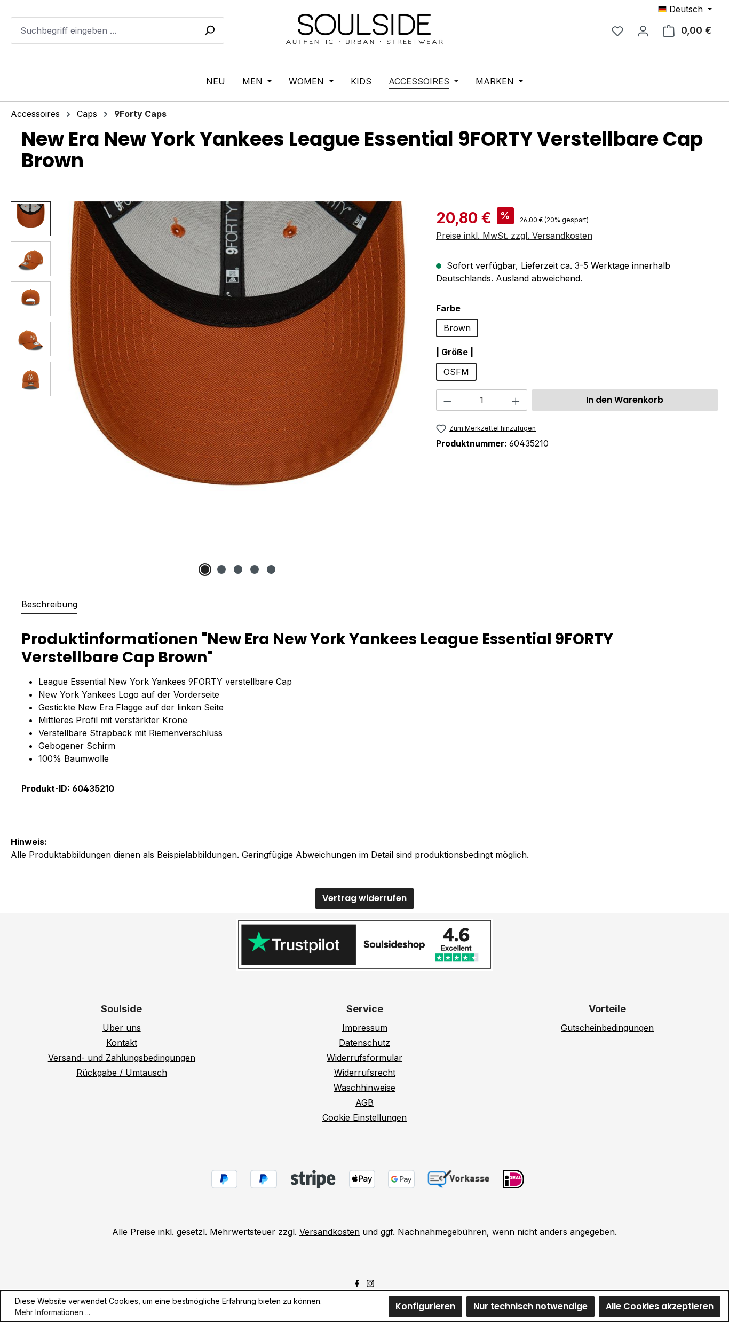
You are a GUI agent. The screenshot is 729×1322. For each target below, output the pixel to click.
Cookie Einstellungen (364, 1117)
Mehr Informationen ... (52, 1312)
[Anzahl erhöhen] (516, 400)
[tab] (49, 604)
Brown (457, 328)
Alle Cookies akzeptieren (660, 1306)
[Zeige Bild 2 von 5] (221, 569)
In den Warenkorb (624, 400)
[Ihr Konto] (643, 30)
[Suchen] (209, 30)
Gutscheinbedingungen (607, 1027)
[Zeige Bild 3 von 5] (238, 569)
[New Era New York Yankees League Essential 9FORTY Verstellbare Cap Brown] (237, 377)
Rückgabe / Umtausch (121, 1072)
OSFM (456, 371)
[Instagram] (370, 1282)
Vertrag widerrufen (364, 898)
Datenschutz (364, 1042)
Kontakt (121, 1042)
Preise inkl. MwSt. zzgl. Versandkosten (514, 235)
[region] (212, 388)
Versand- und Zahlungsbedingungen (121, 1057)
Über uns (121, 1027)
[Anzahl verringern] (447, 400)
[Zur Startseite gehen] (364, 28)
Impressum (364, 1027)
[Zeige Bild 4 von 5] (254, 569)
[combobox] (117, 30)
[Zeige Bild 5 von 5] (271, 569)
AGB (364, 1102)
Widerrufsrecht (364, 1072)
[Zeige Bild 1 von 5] (205, 569)
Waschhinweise (364, 1087)
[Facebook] (357, 1282)
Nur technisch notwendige (530, 1306)
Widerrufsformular (364, 1057)
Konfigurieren (425, 1306)
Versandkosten (329, 1231)
